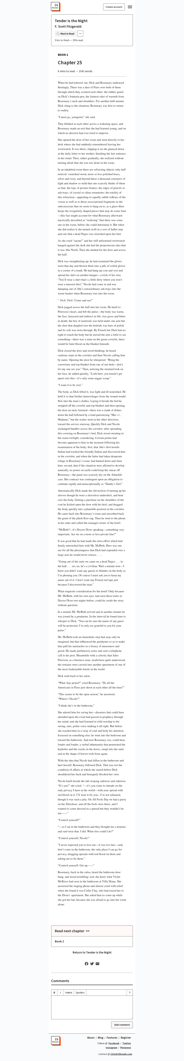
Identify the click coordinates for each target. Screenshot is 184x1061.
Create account (114, 6)
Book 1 (63, 55)
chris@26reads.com (121, 1054)
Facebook (114, 1043)
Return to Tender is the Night (92, 952)
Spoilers (80, 992)
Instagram (111, 1047)
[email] (97, 964)
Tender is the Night (71, 20)
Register (126, 1037)
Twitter (126, 1043)
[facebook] (87, 964)
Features (112, 1037)
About (91, 1037)
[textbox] (92, 1007)
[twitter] (92, 964)
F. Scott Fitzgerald (68, 26)
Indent (68, 992)
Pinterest (125, 1047)
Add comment (122, 1024)
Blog (100, 1037)
